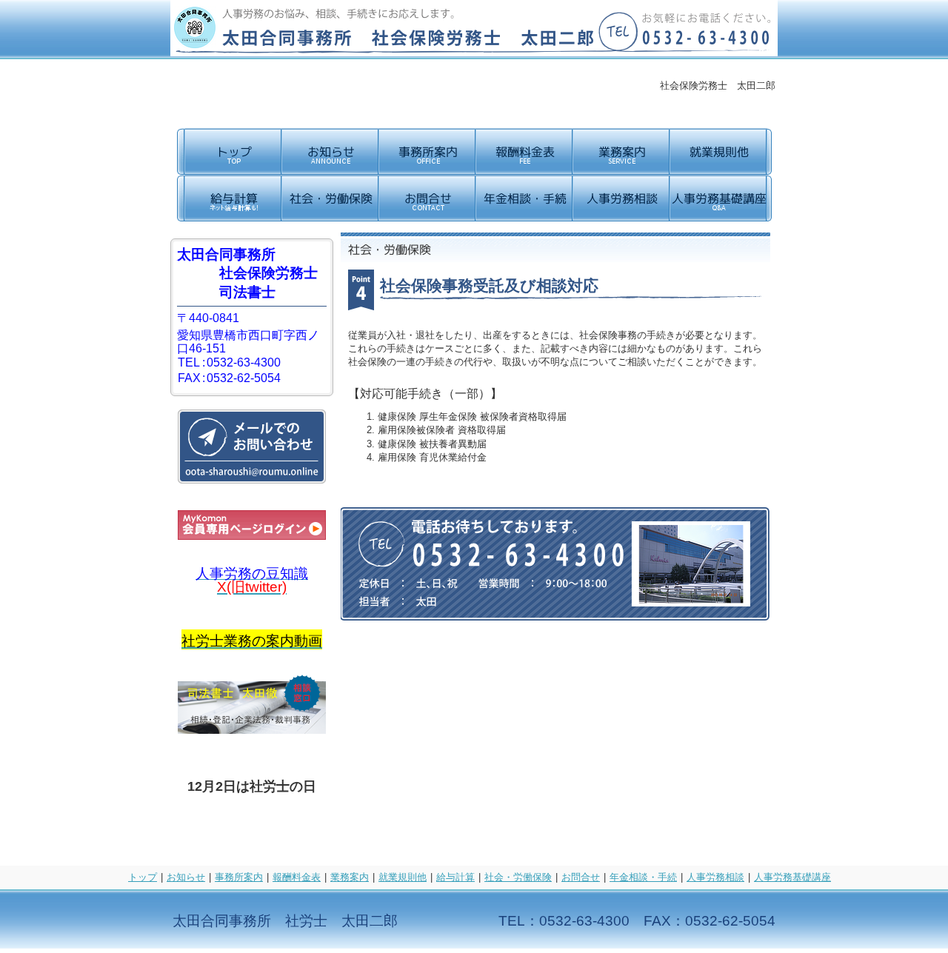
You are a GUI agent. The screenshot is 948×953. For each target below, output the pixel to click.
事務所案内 (239, 877)
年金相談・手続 (643, 877)
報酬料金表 (297, 877)
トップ (142, 877)
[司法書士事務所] (252, 729)
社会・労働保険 (518, 877)
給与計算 (455, 877)
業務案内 (349, 877)
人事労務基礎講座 (792, 877)
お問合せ (580, 877)
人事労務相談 (715, 877)
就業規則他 (402, 877)
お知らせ (186, 877)
